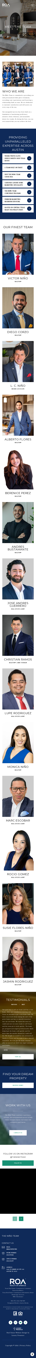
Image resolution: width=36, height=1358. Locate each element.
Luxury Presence (18, 1335)
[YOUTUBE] (20, 1322)
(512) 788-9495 (21, 1301)
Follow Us (18, 1163)
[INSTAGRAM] (15, 1322)
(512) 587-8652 (9, 1255)
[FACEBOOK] (10, 1322)
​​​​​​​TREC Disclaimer (18, 1296)
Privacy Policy (25, 1345)
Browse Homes (18, 1085)
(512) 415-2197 (9, 1261)
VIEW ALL (18, 1056)
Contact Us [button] (18, 1132)
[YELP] (25, 1322)
